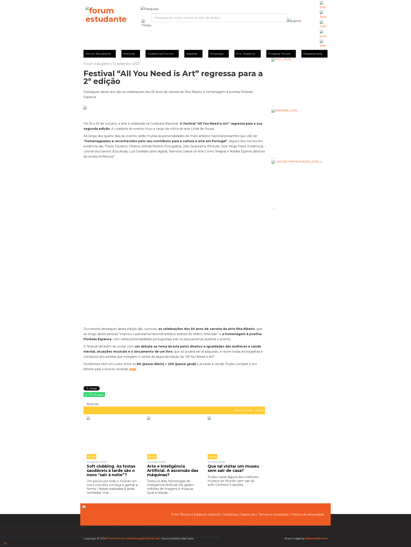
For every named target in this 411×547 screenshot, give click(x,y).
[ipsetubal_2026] (299, 132)
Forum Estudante (98, 53)
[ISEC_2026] (299, 81)
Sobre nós (247, 514)
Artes (260, 410)
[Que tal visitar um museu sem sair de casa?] (235, 437)
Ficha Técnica (181, 514)
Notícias (129, 53)
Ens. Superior (246, 53)
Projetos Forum (279, 53)
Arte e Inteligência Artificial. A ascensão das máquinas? (172, 470)
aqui (132, 369)
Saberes (191, 53)
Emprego (217, 53)
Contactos (230, 514)
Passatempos (313, 53)
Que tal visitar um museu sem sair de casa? (233, 468)
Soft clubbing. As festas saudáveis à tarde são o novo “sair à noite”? (111, 470)
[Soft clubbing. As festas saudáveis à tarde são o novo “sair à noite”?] (115, 437)
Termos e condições (273, 514)
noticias (92, 404)
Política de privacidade (307, 514)
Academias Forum (161, 53)
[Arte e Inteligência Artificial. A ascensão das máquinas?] (174, 437)
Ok (5, 543)
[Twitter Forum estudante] (323, 24)
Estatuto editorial (206, 514)
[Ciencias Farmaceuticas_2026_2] (299, 183)
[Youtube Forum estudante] (323, 34)
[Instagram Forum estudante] (323, 5)
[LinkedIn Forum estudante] (323, 44)
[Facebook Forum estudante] (323, 15)
